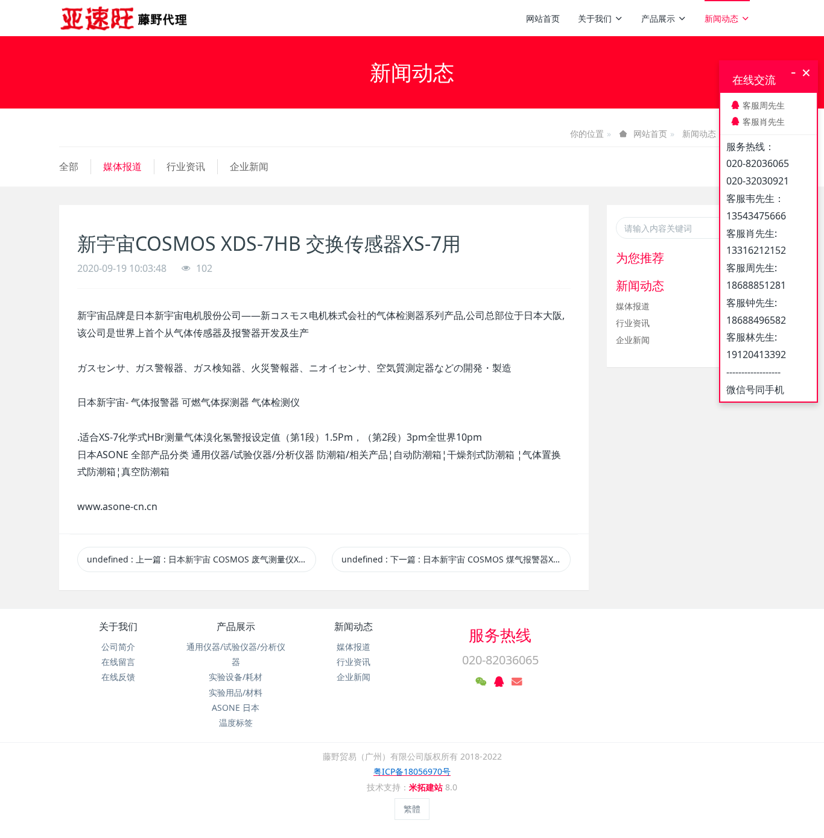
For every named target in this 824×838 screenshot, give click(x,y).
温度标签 (236, 722)
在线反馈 (118, 676)
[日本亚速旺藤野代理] (124, 18)
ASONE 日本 (235, 707)
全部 (68, 166)
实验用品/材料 (235, 692)
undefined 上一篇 (201, 559)
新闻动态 (721, 18)
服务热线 (500, 635)
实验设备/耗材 (235, 676)
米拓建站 (427, 787)
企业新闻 (249, 166)
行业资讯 (185, 166)
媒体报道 (122, 166)
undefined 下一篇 (456, 559)
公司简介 (118, 646)
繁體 (412, 808)
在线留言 (118, 661)
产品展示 (658, 18)
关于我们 (595, 18)
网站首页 (543, 18)
